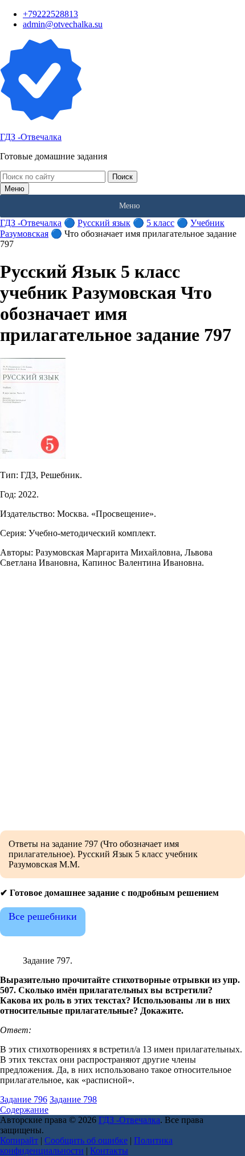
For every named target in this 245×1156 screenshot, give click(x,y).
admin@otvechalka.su (63, 24)
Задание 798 (73, 1099)
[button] (129, 206)
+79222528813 (50, 14)
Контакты (109, 1150)
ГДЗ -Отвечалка (31, 137)
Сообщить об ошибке (86, 1140)
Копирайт (19, 1140)
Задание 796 (23, 1099)
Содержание (24, 1109)
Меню (14, 188)
